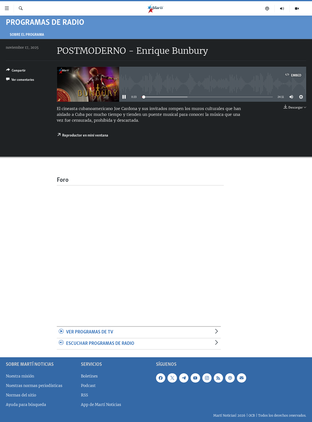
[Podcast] (267, 8)
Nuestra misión (20, 376)
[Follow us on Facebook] (160, 378)
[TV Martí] (297, 8)
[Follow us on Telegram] (183, 378)
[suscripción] (241, 378)
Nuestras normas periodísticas (34, 385)
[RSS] (218, 378)
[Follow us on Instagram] (207, 378)
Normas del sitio (21, 395)
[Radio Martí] (282, 8)
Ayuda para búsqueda (26, 404)
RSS (84, 395)
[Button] (16, 71)
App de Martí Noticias (101, 404)
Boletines (89, 376)
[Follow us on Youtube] (195, 378)
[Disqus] (140, 246)
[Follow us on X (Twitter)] (172, 378)
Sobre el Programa (27, 35)
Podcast (88, 385)
